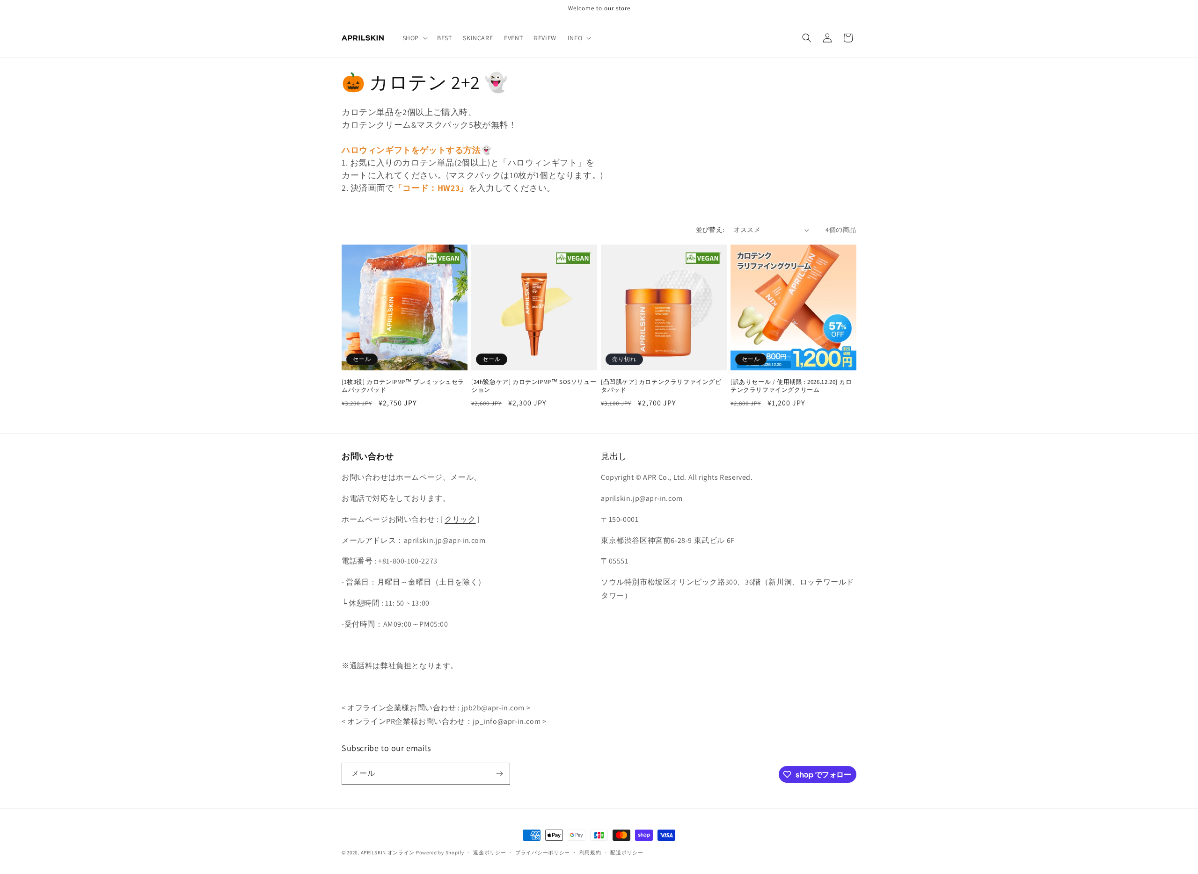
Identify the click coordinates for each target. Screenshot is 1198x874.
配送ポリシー (626, 852)
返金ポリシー (489, 852)
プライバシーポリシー (542, 852)
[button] (414, 38)
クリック (460, 519)
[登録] (499, 774)
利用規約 (590, 852)
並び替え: (710, 229)
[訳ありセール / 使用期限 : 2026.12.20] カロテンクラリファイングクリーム (791, 386)
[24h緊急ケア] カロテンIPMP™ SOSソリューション (533, 386)
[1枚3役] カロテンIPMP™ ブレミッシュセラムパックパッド (403, 386)
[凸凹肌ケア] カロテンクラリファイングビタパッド (661, 386)
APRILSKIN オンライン (388, 852)
